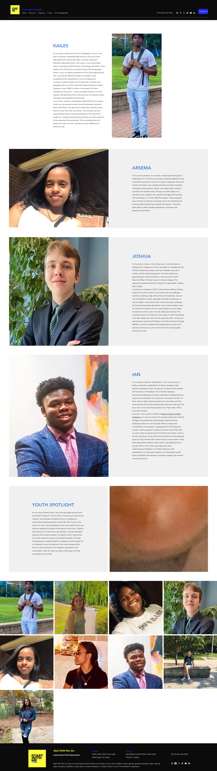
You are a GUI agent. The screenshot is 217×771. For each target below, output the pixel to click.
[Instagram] (177, 13)
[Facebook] (180, 13)
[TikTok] (187, 13)
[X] (184, 13)
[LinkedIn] (194, 13)
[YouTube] (191, 13)
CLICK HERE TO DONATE (32, 10)
